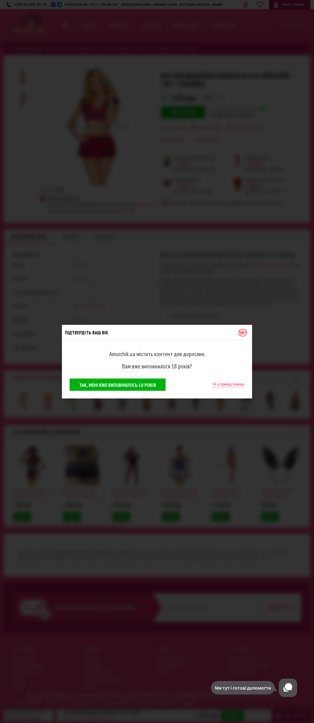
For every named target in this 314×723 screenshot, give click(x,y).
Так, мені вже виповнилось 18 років (117, 385)
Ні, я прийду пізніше (228, 384)
